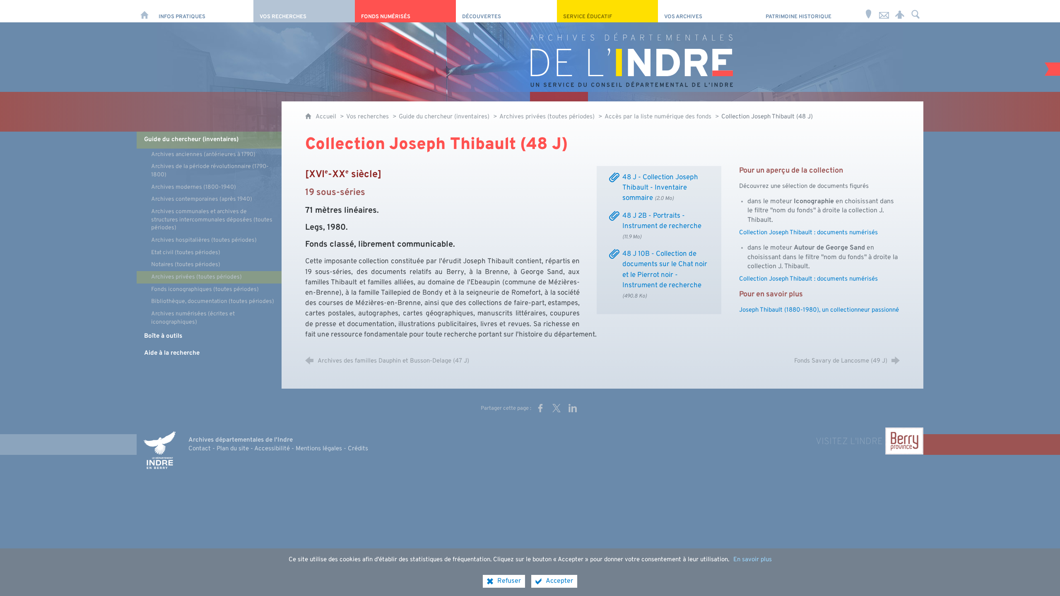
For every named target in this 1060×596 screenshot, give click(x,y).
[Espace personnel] (900, 11)
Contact (199, 449)
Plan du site (233, 449)
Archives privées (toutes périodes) (547, 117)
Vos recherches (367, 117)
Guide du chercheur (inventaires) (445, 117)
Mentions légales (319, 449)
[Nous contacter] (884, 11)
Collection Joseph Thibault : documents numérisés (808, 233)
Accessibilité (272, 449)
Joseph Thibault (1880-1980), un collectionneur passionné (819, 310)
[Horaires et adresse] (868, 11)
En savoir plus (752, 560)
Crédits (358, 449)
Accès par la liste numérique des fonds (658, 117)
